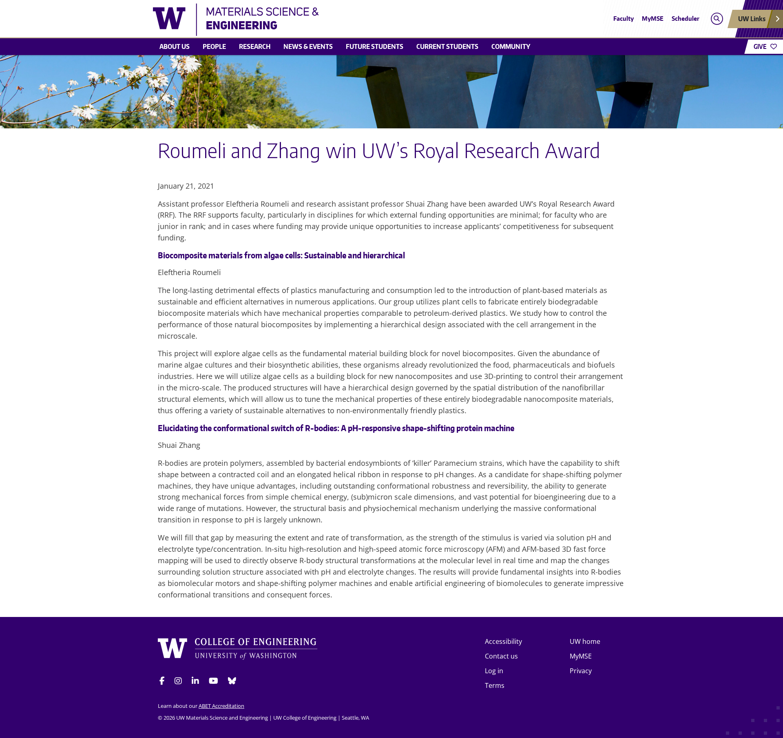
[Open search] (717, 19)
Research (254, 46)
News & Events (308, 46)
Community (510, 46)
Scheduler (685, 18)
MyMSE (653, 18)
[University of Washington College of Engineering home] (238, 650)
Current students (447, 46)
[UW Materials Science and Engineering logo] (332, 19)
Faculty (623, 18)
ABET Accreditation (221, 705)
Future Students (374, 46)
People (214, 46)
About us (174, 46)
